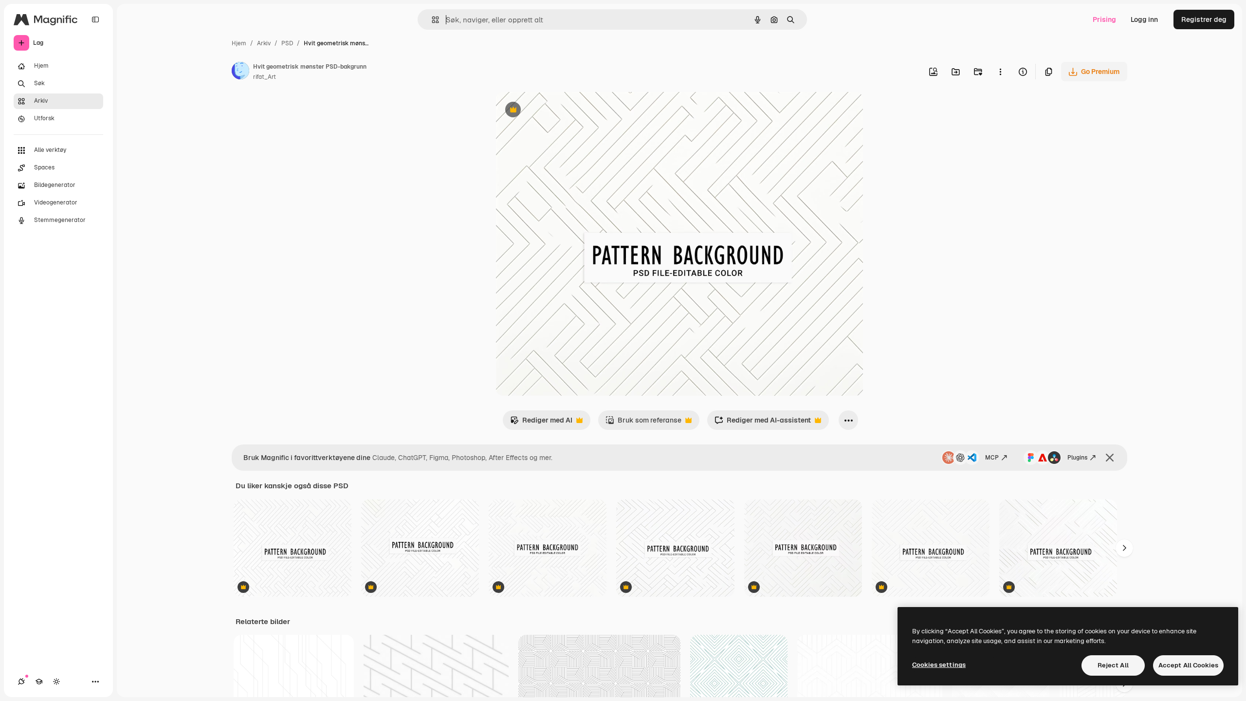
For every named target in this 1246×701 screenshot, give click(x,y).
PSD (287, 43)
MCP (992, 457)
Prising (1104, 19)
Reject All (1113, 665)
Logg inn (1144, 19)
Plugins (1077, 457)
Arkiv (264, 43)
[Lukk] (1110, 457)
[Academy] (39, 681)
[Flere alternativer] (1000, 71)
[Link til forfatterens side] (240, 72)
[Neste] (1124, 548)
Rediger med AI (541, 423)
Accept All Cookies (1188, 665)
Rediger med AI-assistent (763, 423)
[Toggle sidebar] (95, 19)
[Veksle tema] (56, 681)
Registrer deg (1204, 19)
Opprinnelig (564, 110)
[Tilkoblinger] (21, 681)
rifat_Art (264, 77)
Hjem (239, 43)
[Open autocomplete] (431, 19)
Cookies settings (939, 665)
